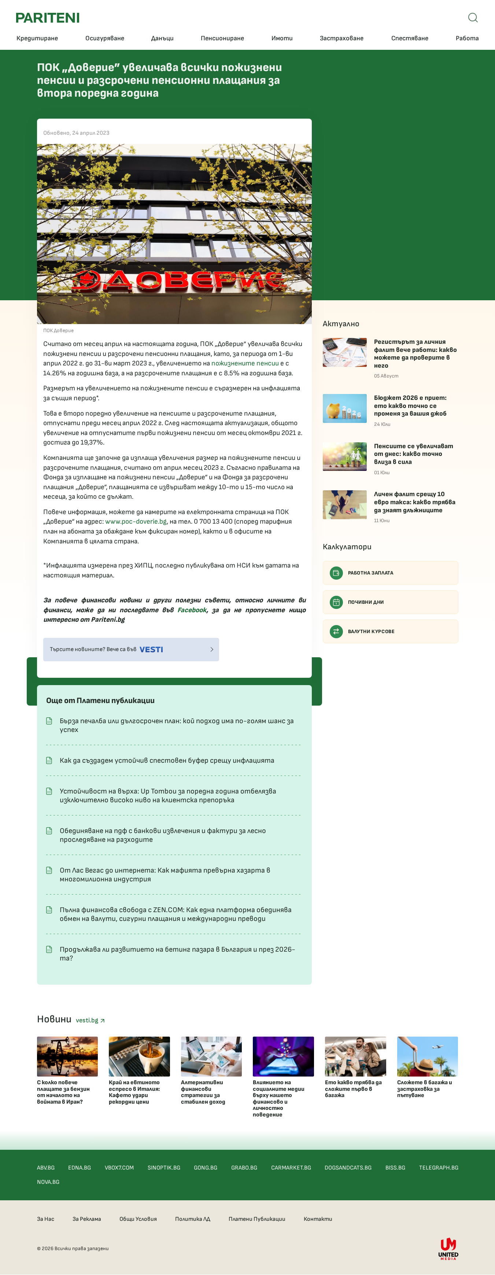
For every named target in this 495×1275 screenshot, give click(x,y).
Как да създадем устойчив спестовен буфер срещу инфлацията (167, 760)
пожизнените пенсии (245, 363)
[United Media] (448, 1249)
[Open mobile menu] (473, 17)
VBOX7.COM (119, 1167)
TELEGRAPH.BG (438, 1167)
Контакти (318, 1219)
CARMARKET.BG (291, 1167)
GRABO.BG (244, 1167)
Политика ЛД (192, 1219)
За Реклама (87, 1219)
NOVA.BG (48, 1182)
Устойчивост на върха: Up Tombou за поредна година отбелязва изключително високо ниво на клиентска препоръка (168, 795)
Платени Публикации (257, 1219)
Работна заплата (371, 573)
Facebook (191, 610)
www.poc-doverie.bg (136, 521)
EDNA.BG (79, 1167)
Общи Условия (138, 1219)
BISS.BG (395, 1167)
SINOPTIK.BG (164, 1167)
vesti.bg (88, 1020)
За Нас (45, 1219)
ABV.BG (46, 1167)
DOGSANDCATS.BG (348, 1167)
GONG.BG (205, 1167)
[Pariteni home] (47, 17)
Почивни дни (366, 602)
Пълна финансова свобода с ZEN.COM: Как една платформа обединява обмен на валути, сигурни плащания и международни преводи (176, 914)
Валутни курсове (371, 631)
